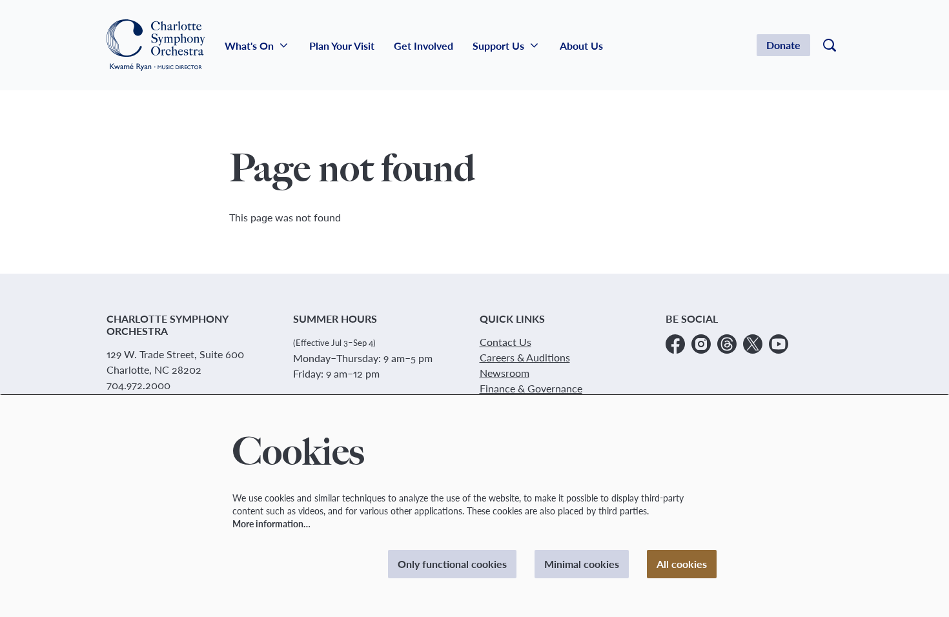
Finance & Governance (531, 388)
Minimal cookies (581, 564)
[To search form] (829, 45)
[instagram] (701, 344)
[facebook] (675, 344)
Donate (783, 45)
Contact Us (505, 342)
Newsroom (504, 373)
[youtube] (778, 344)
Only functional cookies (452, 564)
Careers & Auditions (525, 357)
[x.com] (752, 344)
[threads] (727, 344)
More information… (271, 523)
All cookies (682, 564)
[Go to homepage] (156, 45)
